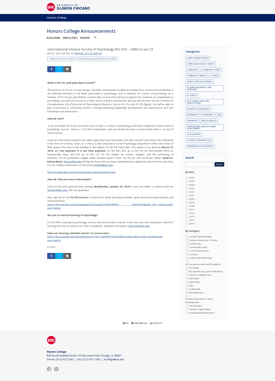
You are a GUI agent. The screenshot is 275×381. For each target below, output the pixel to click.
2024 (191, 184)
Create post (70, 37)
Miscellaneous (209, 120)
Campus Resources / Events (61, 59)
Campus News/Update (198, 58)
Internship (192, 114)
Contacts (157, 323)
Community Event (212, 69)
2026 (191, 177)
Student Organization (199, 140)
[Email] (67, 69)
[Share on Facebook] (51, 69)
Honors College (57, 17)
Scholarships (194, 134)
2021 (191, 195)
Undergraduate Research (200, 146)
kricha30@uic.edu (103, 165)
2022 (191, 191)
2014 (191, 220)
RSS (126, 323)
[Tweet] (59, 69)
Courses (214, 75)
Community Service (196, 75)
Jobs (219, 114)
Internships (207, 114)
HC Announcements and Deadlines (199, 88)
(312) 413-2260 (64, 359)
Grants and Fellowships (199, 81)
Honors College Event (198, 109)
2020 (191, 199)
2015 (191, 216)
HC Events (192, 95)
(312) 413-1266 (91, 359)
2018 (191, 206)
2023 (191, 188)
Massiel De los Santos (88, 53)
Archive (85, 37)
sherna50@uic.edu (139, 225)
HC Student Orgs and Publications (198, 102)
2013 (191, 223)
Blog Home (53, 37)
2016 (191, 213)
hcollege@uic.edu (114, 359)
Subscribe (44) (140, 323)
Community (193, 69)
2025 (191, 181)
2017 (191, 209)
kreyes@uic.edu (72, 161)
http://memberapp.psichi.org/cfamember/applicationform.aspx (81, 172)
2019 (191, 202)
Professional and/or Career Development (97, 59)
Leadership (192, 120)
